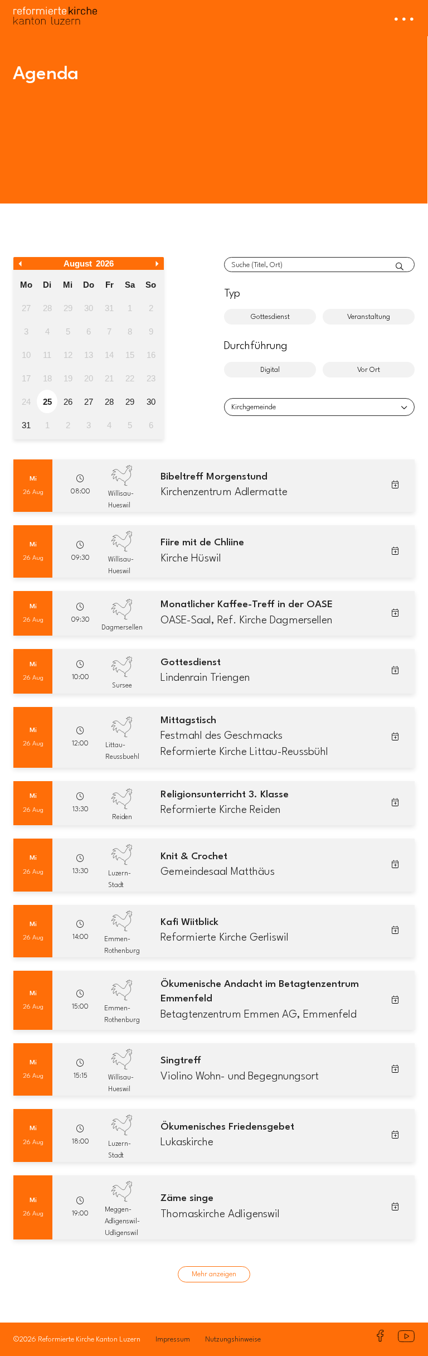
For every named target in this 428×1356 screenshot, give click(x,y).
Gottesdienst (270, 317)
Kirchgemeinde (253, 407)
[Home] (55, 12)
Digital (270, 370)
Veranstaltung (368, 317)
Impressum (172, 1339)
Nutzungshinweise (233, 1339)
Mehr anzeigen (214, 1274)
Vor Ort (368, 370)
